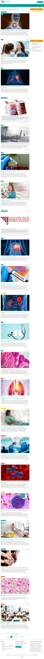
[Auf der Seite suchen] (42, 5)
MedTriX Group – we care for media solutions (7, 647)
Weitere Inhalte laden (15, 633)
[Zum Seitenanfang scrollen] (42, 657)
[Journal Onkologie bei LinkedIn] (21, 657)
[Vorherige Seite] (7, 637)
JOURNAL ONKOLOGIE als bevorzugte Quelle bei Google (7, 649)
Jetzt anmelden (18, 646)
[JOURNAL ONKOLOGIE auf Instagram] (22, 657)
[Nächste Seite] (23, 637)
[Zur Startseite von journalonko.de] (5, 2)
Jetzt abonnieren (36, 11)
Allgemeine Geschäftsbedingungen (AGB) (8, 645)
